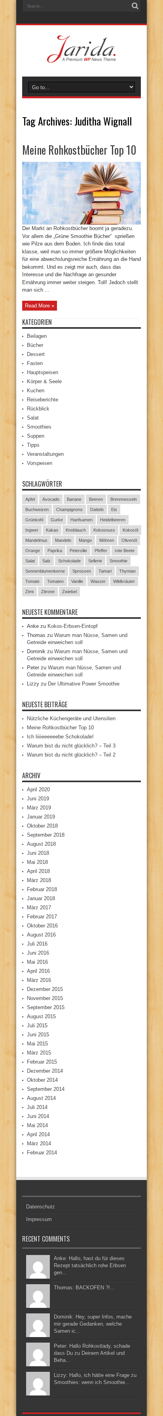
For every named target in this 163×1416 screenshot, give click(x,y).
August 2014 (41, 1098)
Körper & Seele (44, 381)
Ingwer (31, 530)
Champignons (69, 509)
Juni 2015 (38, 1035)
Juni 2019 (38, 799)
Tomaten (55, 581)
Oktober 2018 (42, 826)
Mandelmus (36, 540)
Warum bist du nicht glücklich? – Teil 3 (71, 746)
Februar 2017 (42, 917)
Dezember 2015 (45, 989)
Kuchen (35, 390)
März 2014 (39, 1143)
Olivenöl (129, 540)
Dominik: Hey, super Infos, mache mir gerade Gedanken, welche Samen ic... (93, 1324)
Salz (46, 560)
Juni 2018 (38, 853)
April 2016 (38, 971)
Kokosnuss (104, 530)
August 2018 (41, 844)
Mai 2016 (37, 962)
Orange (32, 550)
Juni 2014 (38, 1116)
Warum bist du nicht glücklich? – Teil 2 (71, 755)
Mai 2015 (37, 1044)
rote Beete (125, 550)
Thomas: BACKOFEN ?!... (84, 1288)
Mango (85, 540)
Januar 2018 (41, 898)
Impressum (39, 1219)
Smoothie (118, 560)
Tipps (33, 445)
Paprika (54, 550)
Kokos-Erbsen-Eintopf (72, 626)
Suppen (35, 436)
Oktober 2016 (42, 926)
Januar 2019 (41, 817)
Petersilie (78, 550)
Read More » (39, 306)
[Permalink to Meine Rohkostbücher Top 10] (81, 223)
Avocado (50, 499)
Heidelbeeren (112, 519)
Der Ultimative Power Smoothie (83, 684)
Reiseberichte (42, 400)
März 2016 (39, 980)
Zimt (29, 591)
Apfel (30, 499)
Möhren (106, 540)
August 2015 (41, 1016)
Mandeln (63, 540)
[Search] (135, 6)
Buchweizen (37, 509)
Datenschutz (40, 1207)
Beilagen (37, 336)
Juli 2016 (37, 944)
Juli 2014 (37, 1107)
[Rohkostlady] (81, 56)
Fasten (35, 363)
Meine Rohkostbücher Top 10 (79, 150)
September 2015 (45, 1007)
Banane (74, 499)
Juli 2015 (37, 1025)
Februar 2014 (42, 1153)
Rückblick (38, 409)
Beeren (96, 499)
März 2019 (39, 808)
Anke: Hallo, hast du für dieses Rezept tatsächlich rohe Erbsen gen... (90, 1265)
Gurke (57, 519)
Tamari (105, 571)
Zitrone (48, 591)
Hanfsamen (81, 519)
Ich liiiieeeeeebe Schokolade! (60, 737)
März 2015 (39, 1053)
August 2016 (41, 935)
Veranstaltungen (45, 454)
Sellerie (95, 560)
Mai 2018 (37, 862)
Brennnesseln (123, 499)
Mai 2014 (37, 1125)
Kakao (52, 530)
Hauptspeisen (42, 372)
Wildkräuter (124, 581)
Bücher (35, 345)
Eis (114, 509)
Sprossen (81, 571)
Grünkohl (34, 519)
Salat (33, 418)
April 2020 (38, 789)
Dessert (36, 354)
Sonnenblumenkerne (45, 571)
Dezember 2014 (45, 1071)
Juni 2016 (38, 953)
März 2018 (39, 880)
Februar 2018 (42, 889)
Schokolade (69, 560)
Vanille (77, 581)
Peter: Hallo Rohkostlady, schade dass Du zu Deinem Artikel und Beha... (92, 1353)
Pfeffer (101, 550)
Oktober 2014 (42, 1080)
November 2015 (45, 998)
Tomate (32, 581)
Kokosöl (130, 530)
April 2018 (38, 871)
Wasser (98, 581)
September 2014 (45, 1089)
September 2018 (45, 835)
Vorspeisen (39, 463)
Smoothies (39, 427)
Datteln (97, 509)
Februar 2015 (42, 1062)
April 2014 (38, 1134)
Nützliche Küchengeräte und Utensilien (71, 718)
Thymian (127, 571)
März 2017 (39, 907)
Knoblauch (76, 530)
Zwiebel (69, 591)
